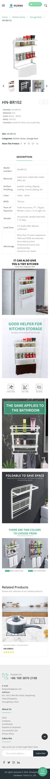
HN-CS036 (41, 102)
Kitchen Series (18, 17)
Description (24, 156)
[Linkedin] (18, 762)
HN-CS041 (46, 102)
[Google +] (33, 143)
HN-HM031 (8, 648)
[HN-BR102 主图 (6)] (25, 54)
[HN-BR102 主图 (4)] (38, 86)
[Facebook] (21, 143)
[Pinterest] (29, 143)
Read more (4, 652)
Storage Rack (36, 17)
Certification (7, 724)
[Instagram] (14, 762)
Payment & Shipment (11, 727)
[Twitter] (25, 143)
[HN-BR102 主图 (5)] (25, 86)
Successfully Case (10, 730)
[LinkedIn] (37, 143)
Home (5, 17)
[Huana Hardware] (14, 5)
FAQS (4, 717)
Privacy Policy (8, 733)
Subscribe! (40, 753)
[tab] (24, 157)
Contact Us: (16, 674)
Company (6, 721)
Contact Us (36, 4)
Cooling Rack (22, 645)
